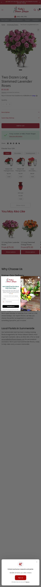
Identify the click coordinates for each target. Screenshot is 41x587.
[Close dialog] (39, 277)
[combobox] (4, 302)
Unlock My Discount (10, 306)
